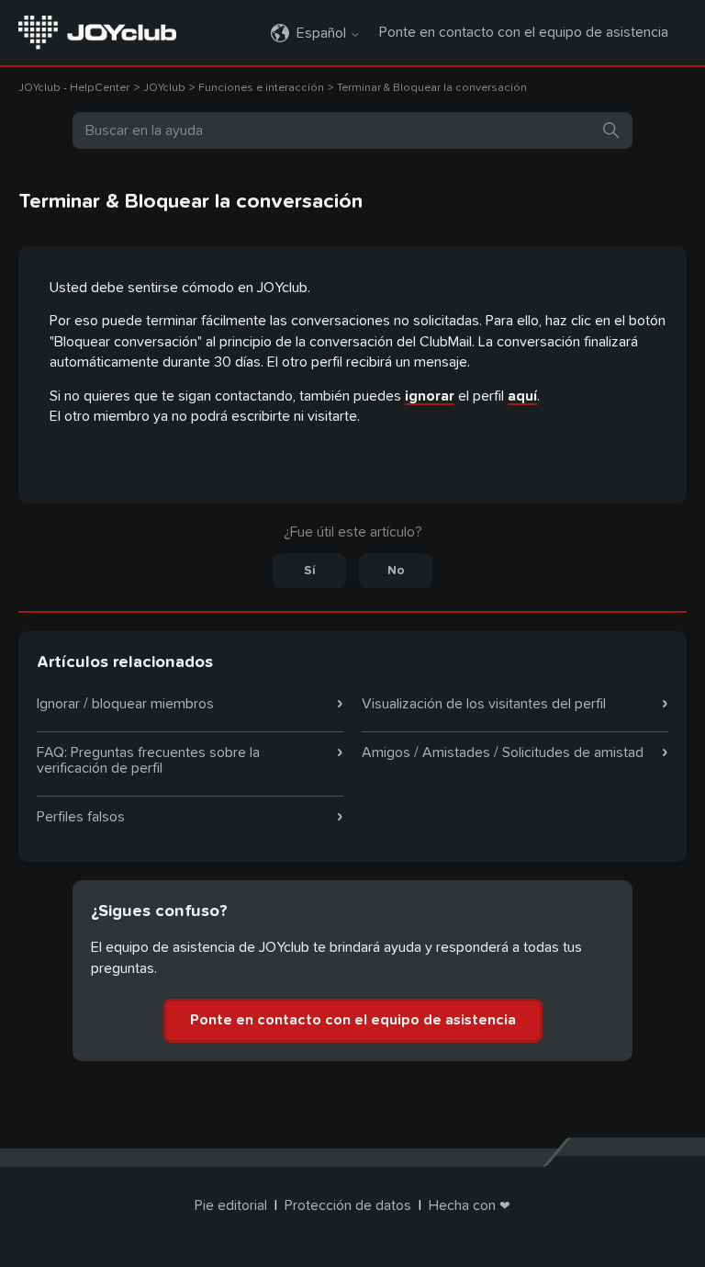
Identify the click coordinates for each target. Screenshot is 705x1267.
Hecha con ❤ (469, 1205)
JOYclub (165, 88)
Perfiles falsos (81, 816)
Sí (310, 570)
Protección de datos (348, 1205)
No (396, 570)
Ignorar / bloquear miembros (125, 703)
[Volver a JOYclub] (97, 31)
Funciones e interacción (261, 88)
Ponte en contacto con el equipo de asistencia (523, 32)
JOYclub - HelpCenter (73, 88)
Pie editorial (231, 1205)
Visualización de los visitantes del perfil (484, 703)
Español (323, 33)
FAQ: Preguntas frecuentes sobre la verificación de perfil (148, 760)
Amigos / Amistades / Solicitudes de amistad (502, 752)
